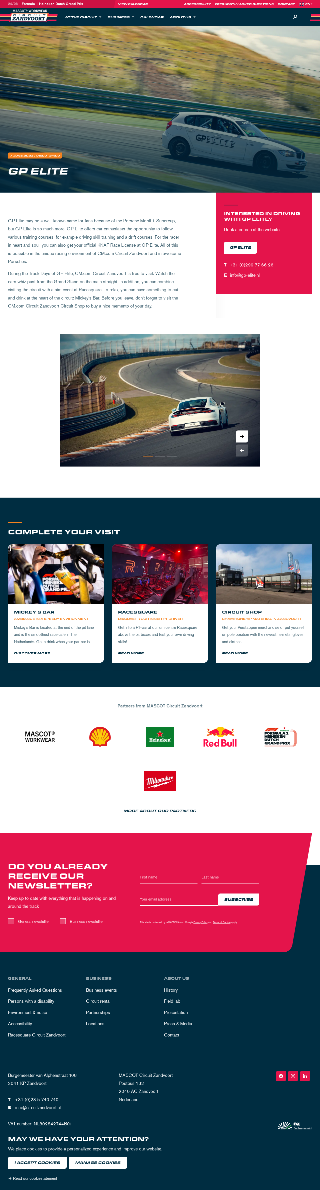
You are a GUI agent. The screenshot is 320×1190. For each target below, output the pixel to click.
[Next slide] (242, 436)
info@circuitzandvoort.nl (38, 1107)
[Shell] (100, 737)
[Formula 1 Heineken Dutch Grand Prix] (280, 737)
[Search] (295, 17)
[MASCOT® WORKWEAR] (40, 737)
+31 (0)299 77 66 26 (252, 264)
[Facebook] (281, 1076)
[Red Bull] (220, 737)
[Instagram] (293, 1076)
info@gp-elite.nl (245, 275)
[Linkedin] (305, 1076)
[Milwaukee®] (160, 781)
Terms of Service (221, 922)
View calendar (133, 4)
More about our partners (160, 811)
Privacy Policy (201, 922)
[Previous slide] (242, 450)
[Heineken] (160, 737)
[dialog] (160, 1159)
